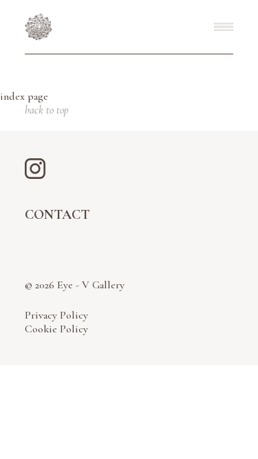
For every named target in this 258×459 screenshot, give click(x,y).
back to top (47, 110)
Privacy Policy (56, 315)
